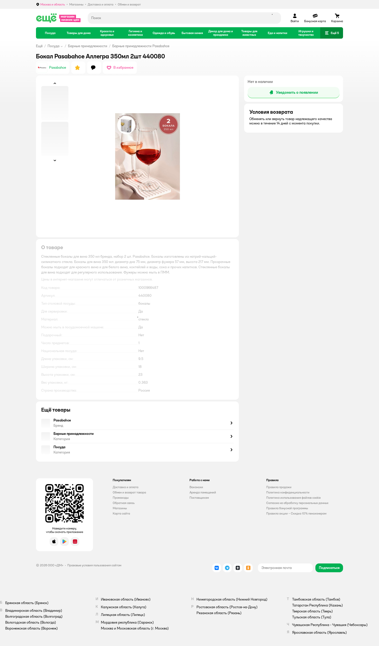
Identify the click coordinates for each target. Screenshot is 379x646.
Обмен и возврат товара (129, 492)
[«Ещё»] (58, 18)
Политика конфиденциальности (287, 492)
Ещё (39, 46)
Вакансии (196, 487)
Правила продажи (278, 487)
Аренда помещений (203, 492)
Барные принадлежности (87, 46)
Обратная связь (124, 503)
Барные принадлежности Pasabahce (140, 46)
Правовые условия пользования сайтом (94, 565)
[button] (331, 33)
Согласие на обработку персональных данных (297, 503)
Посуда (53, 46)
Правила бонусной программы (287, 508)
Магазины (120, 508)
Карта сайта (121, 513)
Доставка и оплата (125, 487)
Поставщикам (199, 497)
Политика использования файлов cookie (293, 497)
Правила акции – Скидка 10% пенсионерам (296, 513)
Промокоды (121, 497)
